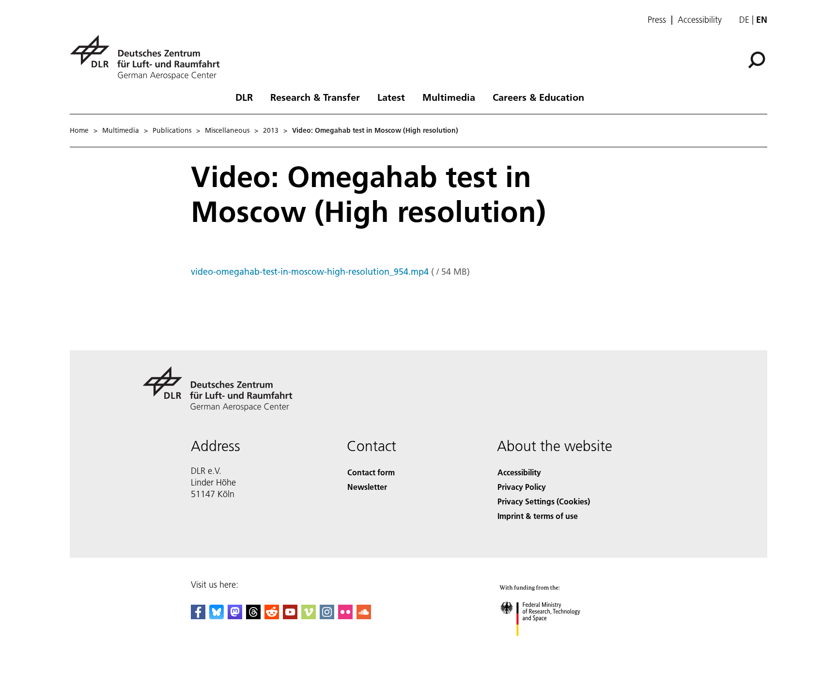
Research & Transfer (315, 97)
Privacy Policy (521, 487)
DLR (244, 97)
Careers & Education (538, 97)
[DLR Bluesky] (216, 616)
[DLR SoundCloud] (363, 616)
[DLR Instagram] (327, 616)
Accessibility (700, 20)
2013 (271, 130)
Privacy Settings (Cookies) (543, 501)
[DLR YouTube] (290, 616)
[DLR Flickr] (345, 616)
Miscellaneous (227, 130)
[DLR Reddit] (271, 616)
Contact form (371, 472)
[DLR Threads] (253, 616)
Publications (172, 130)
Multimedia (448, 97)
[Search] (758, 59)
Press (657, 20)
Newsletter (367, 487)
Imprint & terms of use (537, 516)
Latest (391, 97)
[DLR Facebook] (198, 616)
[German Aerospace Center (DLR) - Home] (149, 57)
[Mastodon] (235, 616)
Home (79, 130)
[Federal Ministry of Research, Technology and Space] (553, 645)
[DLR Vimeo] (308, 616)
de (744, 19)
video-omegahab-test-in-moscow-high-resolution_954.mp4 (310, 271)
